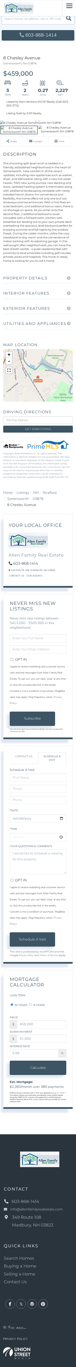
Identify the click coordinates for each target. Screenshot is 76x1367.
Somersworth (18, 498)
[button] (69, 19)
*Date (14, 810)
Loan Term (17, 995)
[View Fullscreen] (9, 370)
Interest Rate (20, 1046)
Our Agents (34, 575)
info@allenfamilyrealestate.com (36, 1209)
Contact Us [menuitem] (15, 1281)
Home (8, 492)
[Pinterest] (43, 1304)
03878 (38, 498)
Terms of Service (49, 955)
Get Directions (38, 429)
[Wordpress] (32, 1304)
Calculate (38, 1068)
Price (14, 1017)
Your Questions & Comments (31, 846)
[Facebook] (10, 1304)
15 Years (39, 1005)
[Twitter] (21, 1304)
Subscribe (32, 718)
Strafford (50, 492)
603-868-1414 (41, 35)
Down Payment (21, 1031)
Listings (23, 492)
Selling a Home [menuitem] (19, 1274)
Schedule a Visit (52, 758)
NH (36, 492)
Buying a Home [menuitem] (20, 1266)
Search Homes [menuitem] (19, 1258)
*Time (13, 828)
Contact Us (16, 575)
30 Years (20, 1005)
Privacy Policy (26, 955)
